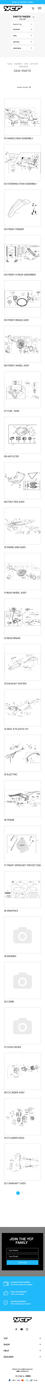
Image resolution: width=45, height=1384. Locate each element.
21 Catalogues (12, 1047)
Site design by (19, 1376)
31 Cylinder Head (14, 1137)
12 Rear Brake (12, 638)
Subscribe (22, 1262)
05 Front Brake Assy (16, 320)
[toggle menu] (39, 8)
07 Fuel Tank (11, 411)
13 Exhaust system (15, 683)
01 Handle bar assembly (18, 138)
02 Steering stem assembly (20, 183)
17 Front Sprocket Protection (22, 865)
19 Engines (10, 956)
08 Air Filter (11, 456)
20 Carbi (9, 1001)
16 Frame (9, 819)
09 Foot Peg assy (14, 501)
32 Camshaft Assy (15, 1183)
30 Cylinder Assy (14, 1092)
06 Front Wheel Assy (16, 365)
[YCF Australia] (14, 8)
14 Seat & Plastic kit (16, 729)
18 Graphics (11, 910)
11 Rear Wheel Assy (15, 592)
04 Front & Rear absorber (20, 274)
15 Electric (10, 774)
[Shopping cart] (33, 8)
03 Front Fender (14, 229)
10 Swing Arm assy (15, 547)
